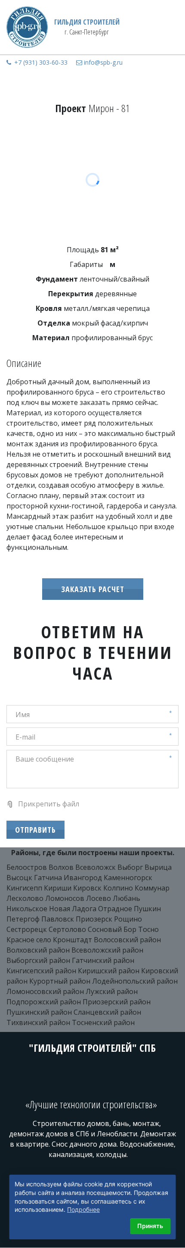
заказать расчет (92, 589)
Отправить (35, 830)
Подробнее (83, 1209)
